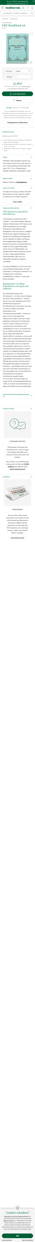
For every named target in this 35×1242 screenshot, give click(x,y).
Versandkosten (26, 86)
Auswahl (9, 71)
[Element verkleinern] (28, 62)
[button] (31, 34)
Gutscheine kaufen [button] (17, 538)
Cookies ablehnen (7, 1240)
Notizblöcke (14, 19)
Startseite (5, 19)
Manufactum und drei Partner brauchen (16, 1216)
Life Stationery (21, 182)
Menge (9, 77)
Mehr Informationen (27, 1240)
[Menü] (2, 7)
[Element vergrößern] (31, 62)
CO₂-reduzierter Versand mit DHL (17, 88)
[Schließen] (33, 1)
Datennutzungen (9, 1220)
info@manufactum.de (17, 469)
